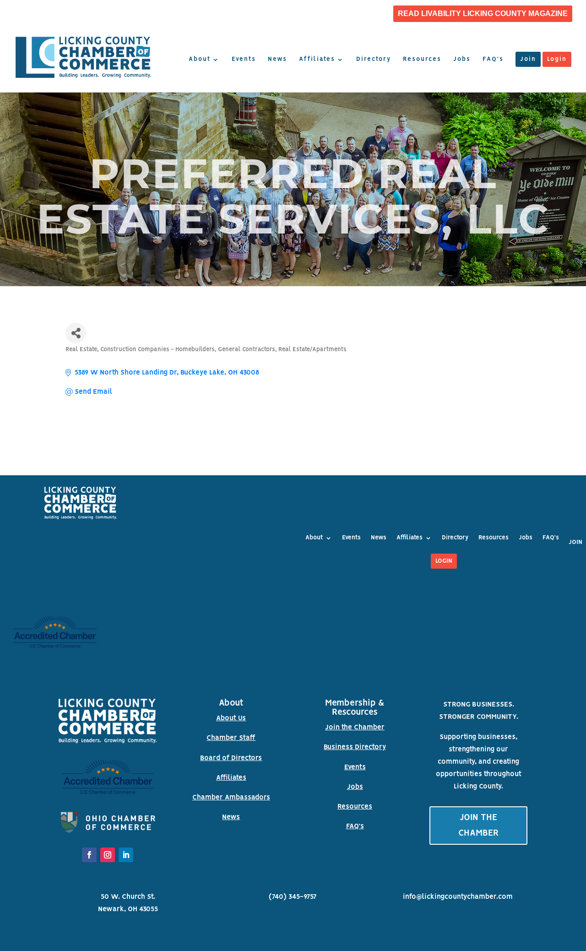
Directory (373, 59)
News (277, 59)
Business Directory (355, 747)
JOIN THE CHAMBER (478, 825)
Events (244, 59)
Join (528, 59)
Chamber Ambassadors (231, 797)
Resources (422, 59)
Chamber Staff (230, 738)
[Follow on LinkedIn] (126, 855)
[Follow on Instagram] (107, 855)
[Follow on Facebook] (89, 855)
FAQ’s (493, 59)
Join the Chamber (355, 727)
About (200, 59)
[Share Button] (75, 333)
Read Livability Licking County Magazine (483, 13)
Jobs (462, 59)
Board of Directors (231, 758)
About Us (231, 718)
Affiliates (317, 59)
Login (557, 59)
